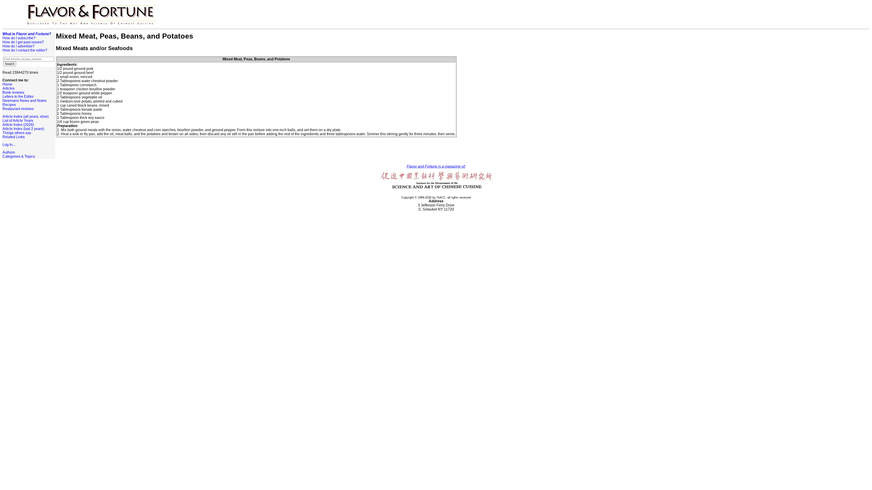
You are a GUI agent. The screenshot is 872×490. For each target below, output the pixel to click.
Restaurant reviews (18, 109)
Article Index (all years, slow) (25, 116)
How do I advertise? (18, 46)
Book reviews (13, 92)
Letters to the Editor (18, 96)
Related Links (13, 137)
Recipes (9, 105)
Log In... (8, 145)
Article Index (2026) (18, 125)
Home (7, 84)
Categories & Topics (18, 156)
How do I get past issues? (23, 42)
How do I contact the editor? (24, 50)
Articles (8, 88)
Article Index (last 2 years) (23, 129)
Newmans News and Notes (24, 101)
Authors (8, 152)
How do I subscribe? (18, 38)
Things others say (16, 133)
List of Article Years (17, 120)
